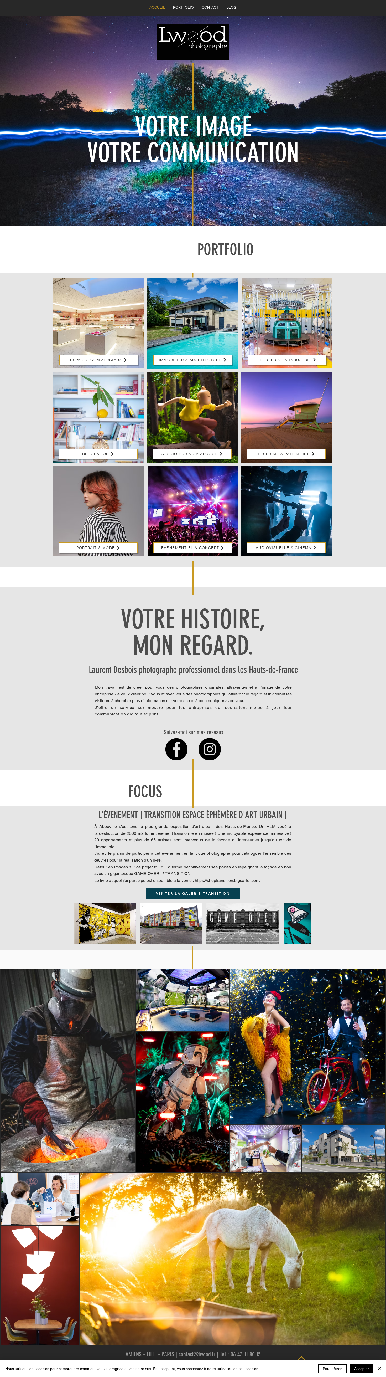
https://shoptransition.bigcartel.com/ (227, 880)
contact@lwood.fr (197, 1354)
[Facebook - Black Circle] (176, 749)
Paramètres (332, 1368)
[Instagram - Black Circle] (210, 749)
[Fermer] (380, 1368)
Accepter (361, 1368)
